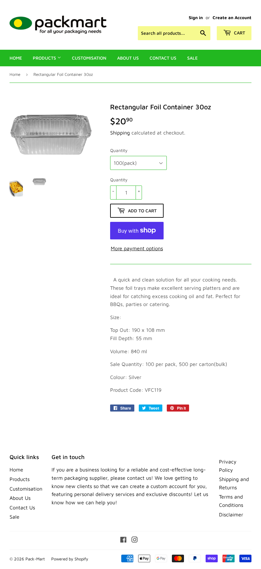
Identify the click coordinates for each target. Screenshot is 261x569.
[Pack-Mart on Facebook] (123, 540)
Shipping (120, 132)
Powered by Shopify (69, 558)
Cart (239, 32)
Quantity (119, 150)
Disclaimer (231, 514)
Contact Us (163, 58)
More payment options (137, 248)
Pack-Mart (35, 558)
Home (16, 58)
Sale (192, 58)
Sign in (196, 17)
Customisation (89, 58)
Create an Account (232, 17)
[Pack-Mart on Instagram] (134, 540)
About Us (128, 58)
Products (45, 58)
